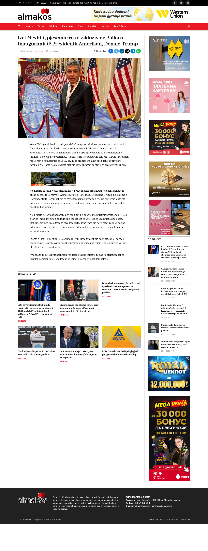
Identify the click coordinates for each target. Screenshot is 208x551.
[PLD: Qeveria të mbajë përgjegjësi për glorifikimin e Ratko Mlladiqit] (121, 337)
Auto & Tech (120, 26)
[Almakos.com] (35, 14)
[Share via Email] (127, 51)
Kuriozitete (67, 26)
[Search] (189, 26)
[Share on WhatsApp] (138, 51)
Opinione (53, 26)
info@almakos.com (141, 506)
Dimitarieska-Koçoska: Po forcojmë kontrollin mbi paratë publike (36, 353)
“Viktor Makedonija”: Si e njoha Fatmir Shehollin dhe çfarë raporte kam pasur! (78, 354)
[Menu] (19, 26)
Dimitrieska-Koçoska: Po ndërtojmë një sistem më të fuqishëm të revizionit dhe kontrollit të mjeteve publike (121, 288)
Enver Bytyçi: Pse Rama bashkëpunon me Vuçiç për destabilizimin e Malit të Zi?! (174, 291)
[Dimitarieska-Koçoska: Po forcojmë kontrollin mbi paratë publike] (37, 337)
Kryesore (39, 51)
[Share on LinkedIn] (121, 51)
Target (40, 26)
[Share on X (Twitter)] (116, 51)
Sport (80, 26)
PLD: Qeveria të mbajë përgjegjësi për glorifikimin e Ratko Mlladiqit (120, 353)
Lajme (28, 26)
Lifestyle (105, 26)
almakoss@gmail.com (162, 506)
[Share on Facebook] (110, 51)
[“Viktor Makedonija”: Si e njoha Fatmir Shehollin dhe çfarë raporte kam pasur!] (79, 337)
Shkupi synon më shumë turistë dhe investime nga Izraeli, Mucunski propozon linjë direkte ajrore (85, 3)
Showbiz (92, 26)
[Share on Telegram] (132, 51)
